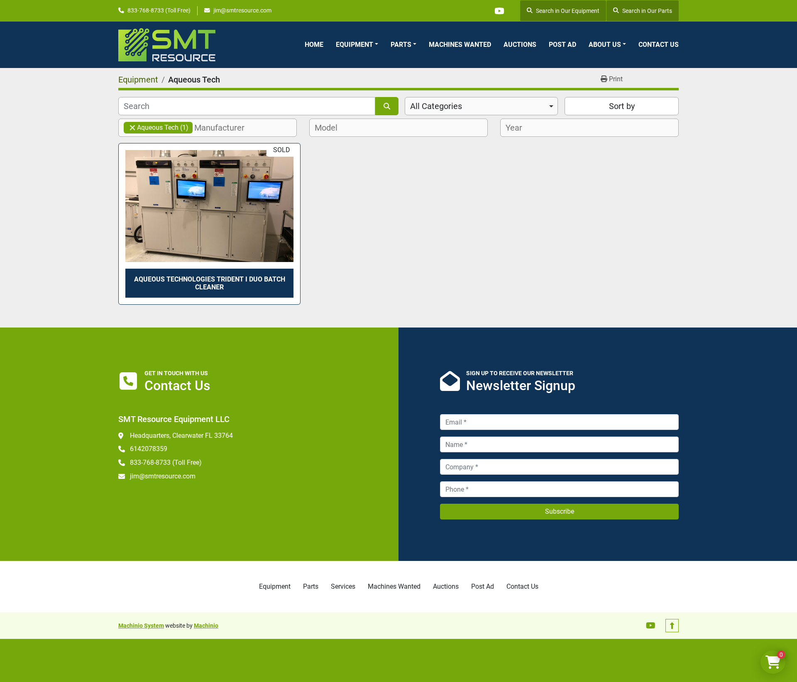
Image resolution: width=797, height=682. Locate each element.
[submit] (386, 106)
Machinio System (141, 625)
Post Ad (562, 45)
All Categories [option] (436, 106)
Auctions (520, 45)
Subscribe (559, 511)
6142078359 (148, 449)
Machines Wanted (460, 45)
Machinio (206, 625)
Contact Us (658, 45)
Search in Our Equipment (567, 10)
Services (343, 586)
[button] (357, 45)
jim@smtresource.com (242, 10)
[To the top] (672, 625)
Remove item (132, 127)
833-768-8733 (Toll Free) (159, 10)
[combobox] (481, 106)
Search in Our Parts (647, 10)
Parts (401, 45)
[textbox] (224, 127)
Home (314, 45)
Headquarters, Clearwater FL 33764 (181, 435)
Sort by (622, 106)
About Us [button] (605, 45)
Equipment (354, 45)
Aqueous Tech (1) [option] (156, 127)
